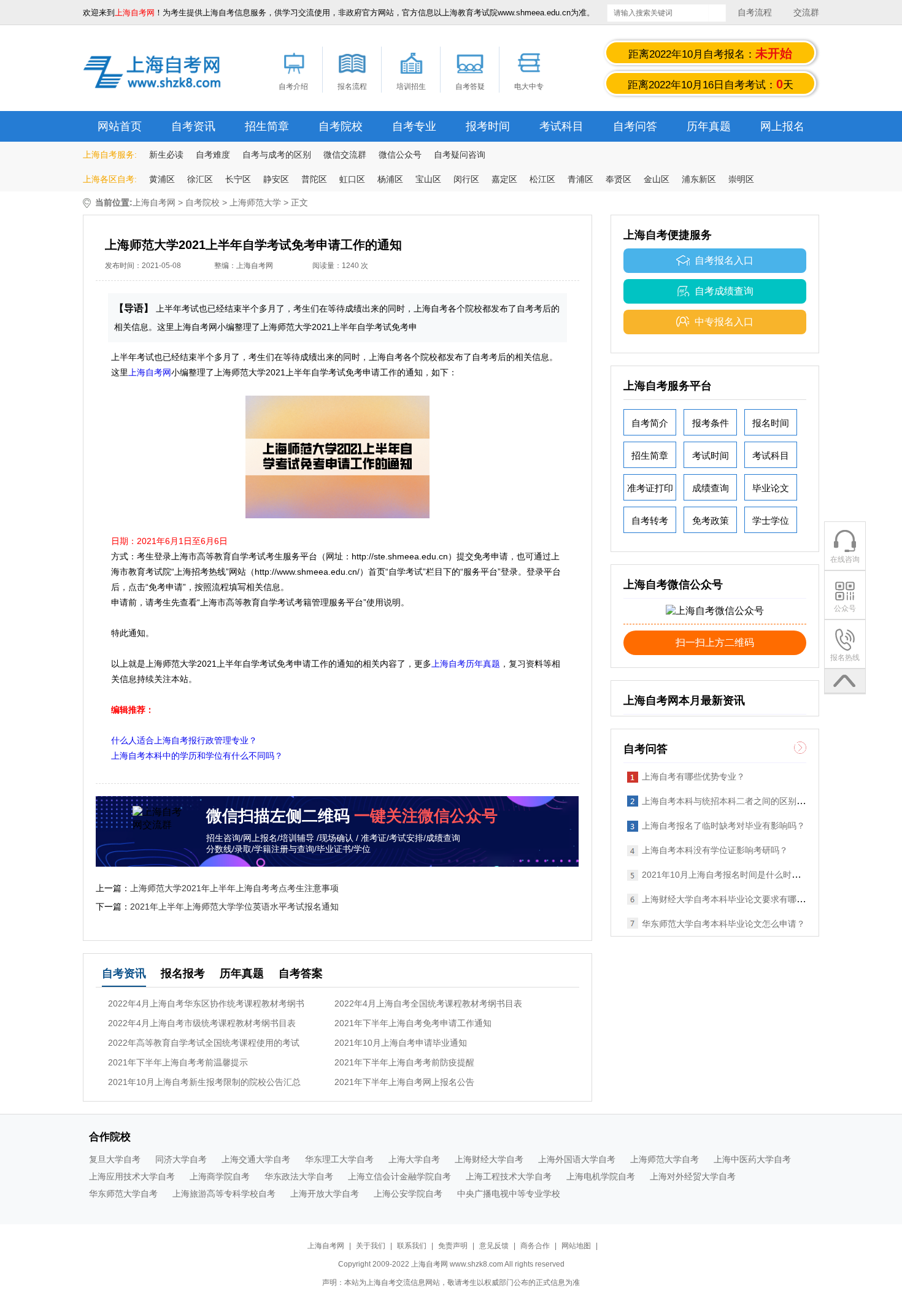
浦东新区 (699, 179)
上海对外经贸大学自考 (693, 1176)
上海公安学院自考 (408, 1194)
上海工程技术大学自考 (509, 1176)
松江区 (542, 179)
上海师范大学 (255, 202)
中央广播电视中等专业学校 (508, 1194)
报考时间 (488, 126)
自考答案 (301, 973)
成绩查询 (710, 488)
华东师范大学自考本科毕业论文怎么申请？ (723, 924)
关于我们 (371, 1245)
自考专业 (414, 126)
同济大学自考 (181, 1159)
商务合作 (535, 1245)
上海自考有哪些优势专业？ (693, 776)
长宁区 (238, 179)
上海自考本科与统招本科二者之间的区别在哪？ (732, 801)
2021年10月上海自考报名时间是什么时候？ (725, 875)
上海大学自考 (414, 1159)
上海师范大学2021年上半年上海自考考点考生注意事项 (234, 888)
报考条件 (710, 423)
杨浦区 (390, 179)
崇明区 (741, 179)
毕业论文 (770, 488)
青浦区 (580, 179)
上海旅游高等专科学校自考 (224, 1194)
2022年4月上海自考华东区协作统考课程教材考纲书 (206, 1003)
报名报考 (183, 973)
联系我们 (412, 1245)
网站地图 (576, 1245)
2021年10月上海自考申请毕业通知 (400, 1043)
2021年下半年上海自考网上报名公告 (404, 1082)
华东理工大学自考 (339, 1159)
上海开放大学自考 (324, 1194)
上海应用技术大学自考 (132, 1176)
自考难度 (213, 154)
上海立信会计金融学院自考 (399, 1176)
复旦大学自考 (115, 1159)
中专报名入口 (724, 321)
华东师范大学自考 (123, 1194)
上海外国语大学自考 (576, 1159)
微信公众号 (400, 154)
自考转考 (649, 520)
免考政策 (710, 520)
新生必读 (166, 154)
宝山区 (428, 179)
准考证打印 (650, 488)
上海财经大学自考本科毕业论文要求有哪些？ (728, 899)
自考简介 (649, 423)
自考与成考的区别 (276, 154)
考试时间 (710, 455)
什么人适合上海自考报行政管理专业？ (184, 740)
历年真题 (709, 126)
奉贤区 (618, 179)
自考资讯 (193, 126)
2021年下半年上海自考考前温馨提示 (178, 1062)
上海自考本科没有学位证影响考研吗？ (715, 850)
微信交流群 (344, 154)
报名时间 (770, 423)
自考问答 (635, 126)
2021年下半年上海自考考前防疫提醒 (404, 1062)
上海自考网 (154, 202)
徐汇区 (200, 179)
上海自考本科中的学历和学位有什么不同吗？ (197, 756)
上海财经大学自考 (489, 1159)
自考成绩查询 (724, 291)
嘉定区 (504, 179)
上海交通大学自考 (256, 1159)
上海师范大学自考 (664, 1159)
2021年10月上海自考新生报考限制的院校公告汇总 (204, 1082)
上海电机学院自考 (600, 1176)
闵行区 (466, 179)
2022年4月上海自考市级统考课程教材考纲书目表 (202, 1023)
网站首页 (120, 126)
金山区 (656, 179)
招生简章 (267, 126)
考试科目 (561, 126)
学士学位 (770, 520)
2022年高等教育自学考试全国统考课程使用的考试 (203, 1043)
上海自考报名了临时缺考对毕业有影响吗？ (723, 825)
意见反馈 (494, 1245)
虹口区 (352, 179)
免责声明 (453, 1245)
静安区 (276, 179)
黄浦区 (162, 179)
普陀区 (314, 179)
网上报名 (782, 126)
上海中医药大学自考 (752, 1159)
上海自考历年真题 (465, 664)
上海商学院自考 (220, 1176)
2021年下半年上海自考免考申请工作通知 (412, 1023)
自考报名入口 (724, 260)
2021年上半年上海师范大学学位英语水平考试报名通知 (234, 906)
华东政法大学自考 (298, 1176)
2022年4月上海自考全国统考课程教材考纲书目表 (428, 1003)
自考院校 (340, 126)
